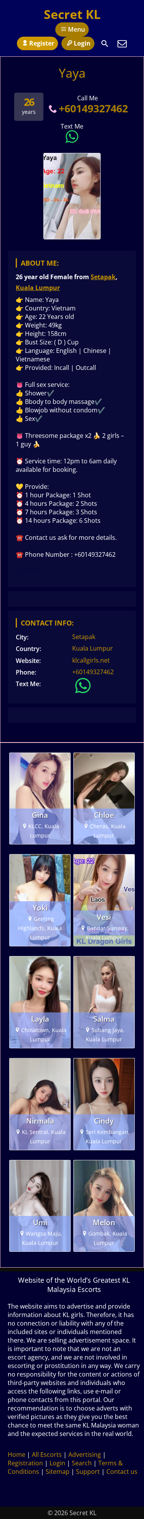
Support (88, 1471)
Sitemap (58, 1471)
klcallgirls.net (91, 660)
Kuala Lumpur (38, 287)
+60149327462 (93, 108)
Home (16, 1454)
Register (41, 43)
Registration (25, 1463)
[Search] (105, 44)
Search (82, 1463)
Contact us (121, 1471)
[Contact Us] (122, 44)
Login (82, 43)
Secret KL (72, 14)
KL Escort (30, 569)
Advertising (84, 1454)
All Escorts (47, 1454)
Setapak (103, 277)
